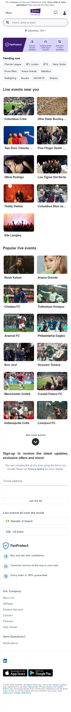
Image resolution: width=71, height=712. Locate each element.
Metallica (46, 71)
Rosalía (25, 78)
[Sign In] (63, 13)
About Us (8, 597)
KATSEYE (39, 78)
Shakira (54, 78)
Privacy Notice (36, 469)
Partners (8, 621)
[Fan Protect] (16, 546)
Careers (8, 615)
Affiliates (8, 603)
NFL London (32, 64)
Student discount (13, 609)
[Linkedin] (5, 661)
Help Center (10, 626)
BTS (45, 64)
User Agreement (30, 686)
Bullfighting (10, 78)
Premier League (13, 64)
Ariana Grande (29, 71)
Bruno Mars (11, 71)
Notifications (10, 643)
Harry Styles (59, 64)
